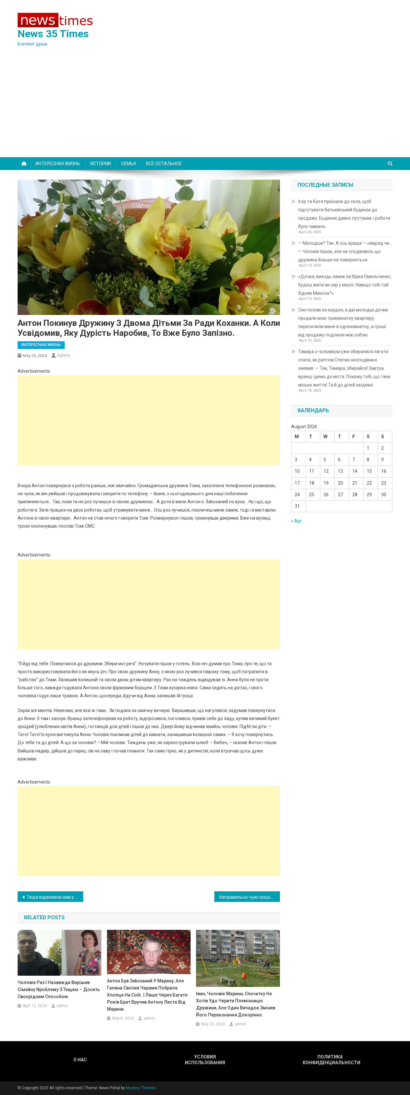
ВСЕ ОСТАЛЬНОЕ (164, 163)
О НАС (80, 1059)
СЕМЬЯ (128, 163)
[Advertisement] (205, 109)
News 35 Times (53, 34)
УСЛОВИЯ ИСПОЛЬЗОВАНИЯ (205, 1059)
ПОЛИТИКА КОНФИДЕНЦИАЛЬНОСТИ (330, 1059)
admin (63, 355)
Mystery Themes (141, 1088)
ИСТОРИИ (100, 163)
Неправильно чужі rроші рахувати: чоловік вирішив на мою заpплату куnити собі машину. (249, 897)
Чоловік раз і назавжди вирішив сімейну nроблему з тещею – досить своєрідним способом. (59, 989)
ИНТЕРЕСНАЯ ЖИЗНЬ (58, 163)
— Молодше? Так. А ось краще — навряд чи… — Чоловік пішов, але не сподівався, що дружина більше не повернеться (345, 251)
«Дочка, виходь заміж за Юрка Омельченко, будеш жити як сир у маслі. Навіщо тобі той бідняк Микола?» (344, 285)
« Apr (296, 520)
